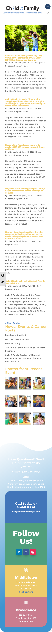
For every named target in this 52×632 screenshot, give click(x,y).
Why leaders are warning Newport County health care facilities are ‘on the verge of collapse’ (25, 190)
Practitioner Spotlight (15, 335)
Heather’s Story (12, 343)
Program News (21, 66)
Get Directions (26, 592)
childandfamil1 (14, 108)
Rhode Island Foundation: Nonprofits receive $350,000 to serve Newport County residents (25, 147)
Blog (39, 241)
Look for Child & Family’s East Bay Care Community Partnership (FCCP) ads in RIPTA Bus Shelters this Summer (23, 57)
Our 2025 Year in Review (17, 339)
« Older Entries (12, 323)
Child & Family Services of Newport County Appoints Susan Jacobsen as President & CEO (23, 358)
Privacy (26, 477)
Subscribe (17, 472)
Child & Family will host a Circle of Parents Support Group (25, 282)
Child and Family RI (17, 63)
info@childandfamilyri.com (26, 511)
